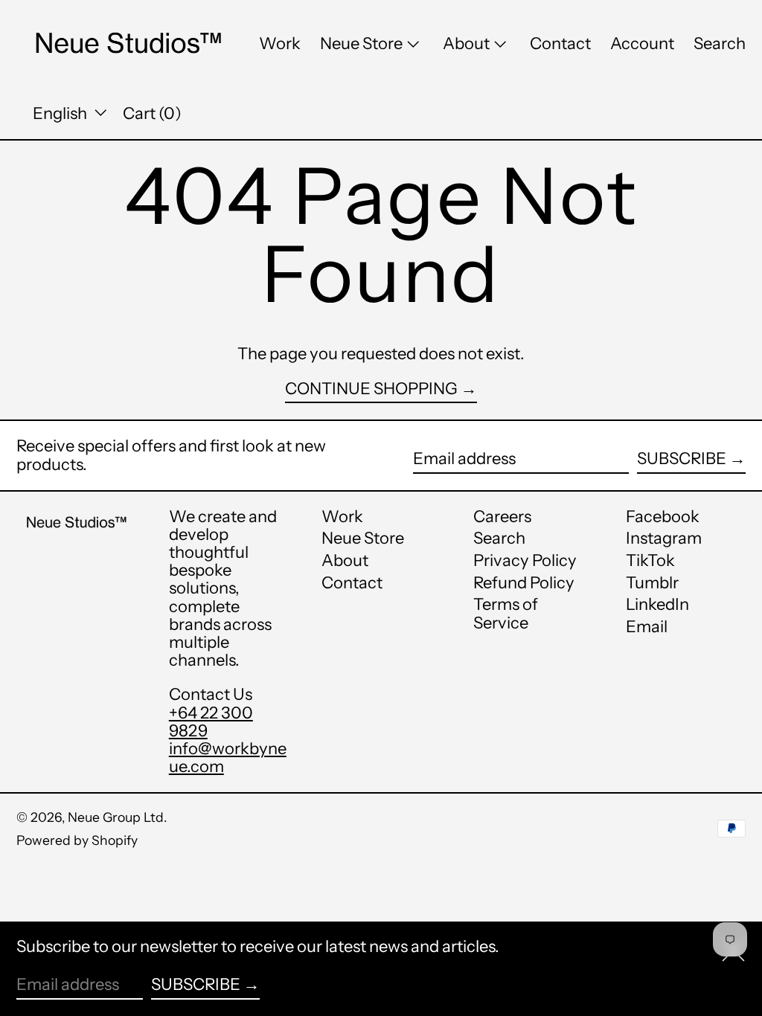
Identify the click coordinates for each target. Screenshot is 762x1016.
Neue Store (362, 538)
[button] (720, 44)
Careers (502, 517)
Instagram (664, 538)
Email (646, 627)
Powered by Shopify (77, 840)
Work (342, 517)
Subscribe (681, 458)
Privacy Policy (525, 560)
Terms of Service (505, 613)
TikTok (650, 561)
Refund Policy (523, 583)
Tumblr (652, 583)
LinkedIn (657, 605)
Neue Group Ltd (116, 817)
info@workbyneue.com (227, 758)
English (61, 113)
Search (499, 538)
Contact (351, 583)
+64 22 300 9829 (211, 722)
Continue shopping (371, 389)
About (344, 560)
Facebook (662, 517)
